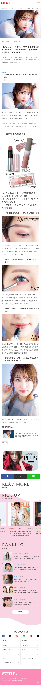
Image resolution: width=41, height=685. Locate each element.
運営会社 (8, 680)
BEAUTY (24, 641)
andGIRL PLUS (7, 662)
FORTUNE (25, 645)
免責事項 (3, 680)
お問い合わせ (14, 680)
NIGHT (24, 654)
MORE (20, 612)
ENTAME (5, 654)
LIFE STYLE (6, 649)
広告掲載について (22, 680)
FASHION (6, 641)
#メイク (4, 442)
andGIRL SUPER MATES (28, 658)
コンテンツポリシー (24, 678)
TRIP (23, 649)
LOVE (5, 645)
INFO (4, 658)
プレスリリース (5, 678)
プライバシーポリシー (14, 678)
